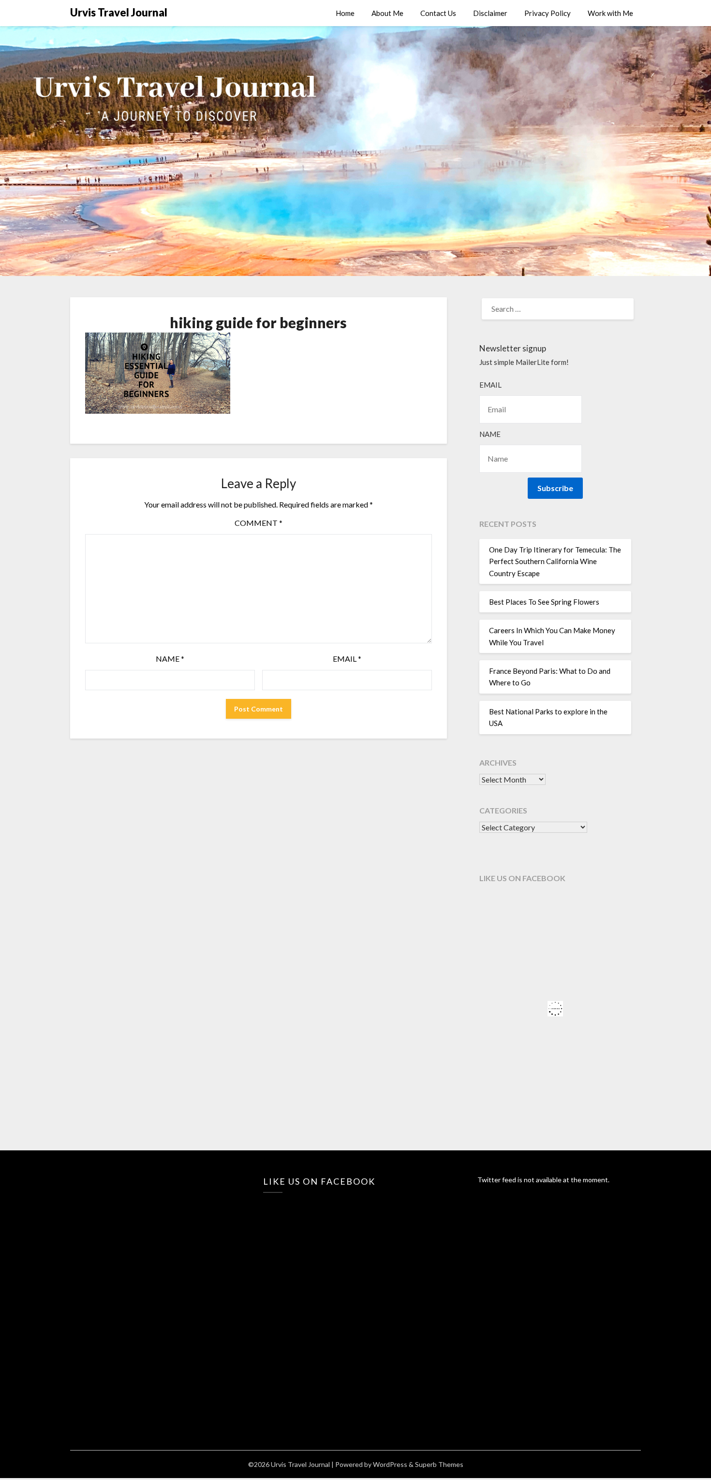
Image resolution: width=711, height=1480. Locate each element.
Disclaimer (490, 13)
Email (347, 658)
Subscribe (555, 488)
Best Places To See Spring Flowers (544, 601)
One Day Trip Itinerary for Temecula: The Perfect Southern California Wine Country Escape (555, 561)
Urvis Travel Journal (118, 12)
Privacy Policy (547, 13)
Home (345, 13)
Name (170, 658)
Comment (258, 522)
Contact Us (438, 13)
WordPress (390, 1464)
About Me (387, 13)
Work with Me (610, 13)
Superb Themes (439, 1464)
